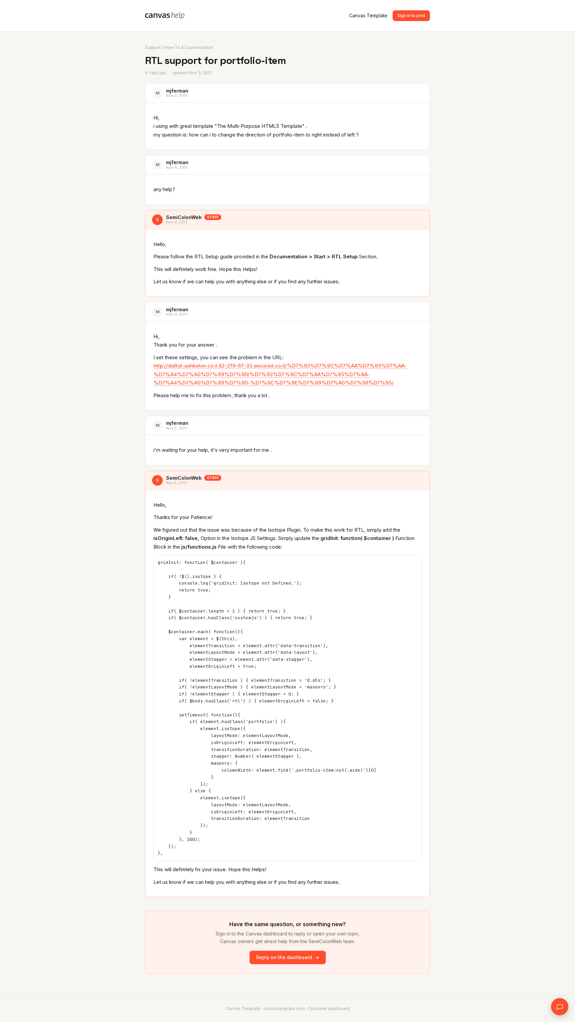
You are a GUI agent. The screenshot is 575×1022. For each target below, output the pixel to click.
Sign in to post (411, 15)
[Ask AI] (559, 1006)
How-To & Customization (188, 47)
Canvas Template (368, 15)
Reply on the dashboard (287, 957)
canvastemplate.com (284, 1008)
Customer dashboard (328, 1008)
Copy (410, 562)
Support (153, 47)
